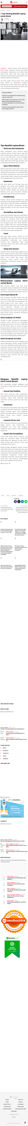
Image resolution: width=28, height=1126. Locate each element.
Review (10, 839)
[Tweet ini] (18, 501)
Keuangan (6, 727)
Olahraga (11, 731)
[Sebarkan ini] (15, 501)
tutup (15, 1098)
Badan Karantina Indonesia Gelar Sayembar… (16, 884)
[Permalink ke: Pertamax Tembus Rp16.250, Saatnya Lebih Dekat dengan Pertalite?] (21, 541)
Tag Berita (14, 495)
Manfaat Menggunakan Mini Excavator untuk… (13, 841)
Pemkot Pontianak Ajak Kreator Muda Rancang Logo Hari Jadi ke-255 (7, 531)
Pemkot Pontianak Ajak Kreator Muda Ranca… (13, 729)
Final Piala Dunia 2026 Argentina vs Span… (15, 734)
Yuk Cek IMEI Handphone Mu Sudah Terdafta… (16, 890)
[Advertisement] (14, 54)
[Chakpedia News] (14, 2)
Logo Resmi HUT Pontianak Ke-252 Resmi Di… (16, 878)
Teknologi (20, 495)
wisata (4, 756)
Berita (2, 727)
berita (2, 495)
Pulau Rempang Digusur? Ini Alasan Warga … (16, 902)
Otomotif (6, 839)
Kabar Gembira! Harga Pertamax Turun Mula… (16, 846)
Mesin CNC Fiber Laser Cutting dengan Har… (15, 896)
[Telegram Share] (22, 501)
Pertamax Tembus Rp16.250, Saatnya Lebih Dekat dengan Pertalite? (21, 548)
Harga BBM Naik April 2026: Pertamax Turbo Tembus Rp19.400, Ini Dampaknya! (20, 567)
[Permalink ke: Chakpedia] (2, 19)
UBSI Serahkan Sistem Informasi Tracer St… (16, 740)
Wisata (12, 876)
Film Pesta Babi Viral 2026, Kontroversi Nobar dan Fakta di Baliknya (7, 567)
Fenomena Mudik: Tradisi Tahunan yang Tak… (16, 852)
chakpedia (3, 68)
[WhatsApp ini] (25, 501)
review (7, 495)
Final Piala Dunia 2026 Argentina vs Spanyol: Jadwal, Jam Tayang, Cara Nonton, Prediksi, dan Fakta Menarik (20, 532)
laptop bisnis (17, 84)
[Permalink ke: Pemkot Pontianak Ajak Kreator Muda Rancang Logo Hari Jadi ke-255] (7, 524)
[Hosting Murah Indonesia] (5, 797)
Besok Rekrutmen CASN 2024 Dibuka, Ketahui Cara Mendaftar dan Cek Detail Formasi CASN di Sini (21, 509)
